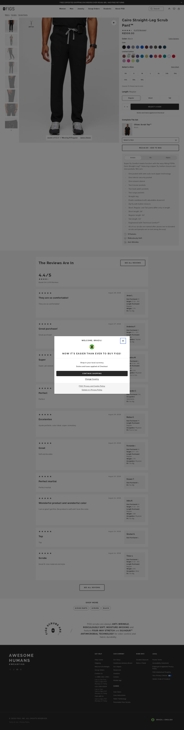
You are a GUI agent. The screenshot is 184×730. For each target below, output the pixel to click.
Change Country (92, 379)
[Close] (123, 340)
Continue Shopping (92, 373)
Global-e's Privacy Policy (92, 390)
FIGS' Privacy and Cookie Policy (92, 386)
